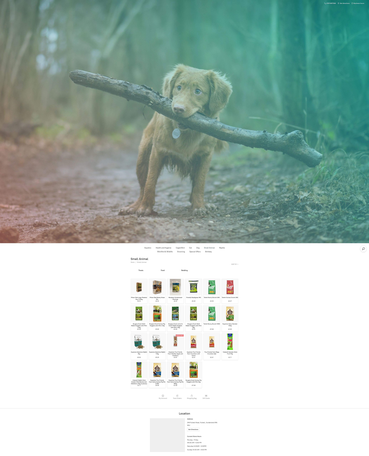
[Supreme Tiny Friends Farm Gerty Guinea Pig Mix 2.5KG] (157, 370)
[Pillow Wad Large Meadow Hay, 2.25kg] (139, 287)
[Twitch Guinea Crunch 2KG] (230, 287)
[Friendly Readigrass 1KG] (193, 287)
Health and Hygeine (163, 248)
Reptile (222, 248)
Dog (197, 248)
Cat (190, 248)
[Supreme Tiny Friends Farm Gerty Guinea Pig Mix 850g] (175, 370)
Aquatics (147, 248)
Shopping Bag (192, 398)
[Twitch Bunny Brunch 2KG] (212, 287)
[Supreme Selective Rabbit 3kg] (139, 341)
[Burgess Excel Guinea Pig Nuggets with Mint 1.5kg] (157, 313)
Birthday (208, 252)
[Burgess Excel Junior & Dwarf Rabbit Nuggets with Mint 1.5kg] (175, 313)
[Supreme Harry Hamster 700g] (230, 313)
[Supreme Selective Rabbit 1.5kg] (157, 341)
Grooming (181, 252)
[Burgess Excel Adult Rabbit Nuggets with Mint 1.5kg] (139, 313)
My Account (163, 398)
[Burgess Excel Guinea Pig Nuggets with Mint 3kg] (193, 370)
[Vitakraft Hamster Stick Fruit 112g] (230, 341)
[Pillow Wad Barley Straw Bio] (157, 287)
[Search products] (363, 248)
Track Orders (177, 398)
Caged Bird (180, 248)
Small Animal (209, 248)
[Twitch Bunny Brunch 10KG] (212, 313)
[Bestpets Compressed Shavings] (175, 287)
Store (133, 262)
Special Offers (195, 252)
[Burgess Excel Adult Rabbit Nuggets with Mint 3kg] (193, 313)
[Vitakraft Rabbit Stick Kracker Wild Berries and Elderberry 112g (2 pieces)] (139, 370)
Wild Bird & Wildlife (165, 252)
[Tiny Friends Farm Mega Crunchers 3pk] (212, 341)
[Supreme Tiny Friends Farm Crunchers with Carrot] (193, 341)
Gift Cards (206, 398)
